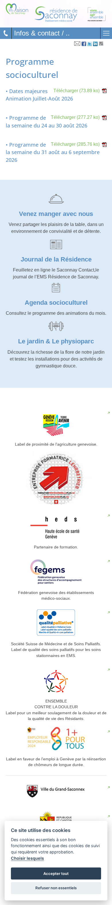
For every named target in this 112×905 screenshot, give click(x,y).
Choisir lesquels (27, 858)
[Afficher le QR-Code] (101, 44)
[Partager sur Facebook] (84, 44)
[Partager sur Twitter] (89, 44)
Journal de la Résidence (56, 259)
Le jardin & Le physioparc (56, 341)
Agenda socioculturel (56, 302)
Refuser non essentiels (56, 888)
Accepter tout (56, 873)
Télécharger (76, 90)
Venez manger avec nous (56, 213)
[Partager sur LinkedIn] (95, 44)
